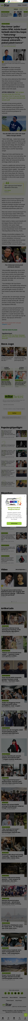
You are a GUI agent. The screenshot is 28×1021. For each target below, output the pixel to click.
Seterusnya (14, 523)
